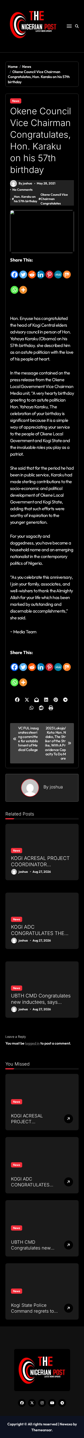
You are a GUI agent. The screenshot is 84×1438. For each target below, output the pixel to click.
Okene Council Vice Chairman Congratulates (54, 199)
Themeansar (41, 1430)
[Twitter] (23, 271)
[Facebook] (14, 271)
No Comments (22, 190)
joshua (56, 787)
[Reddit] (32, 271)
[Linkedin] (41, 271)
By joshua (25, 183)
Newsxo (66, 1424)
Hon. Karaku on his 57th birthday (25, 199)
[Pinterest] (49, 271)
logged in (32, 1043)
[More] (23, 286)
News (15, 101)
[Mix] (67, 271)
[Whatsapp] (14, 286)
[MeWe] (58, 271)
